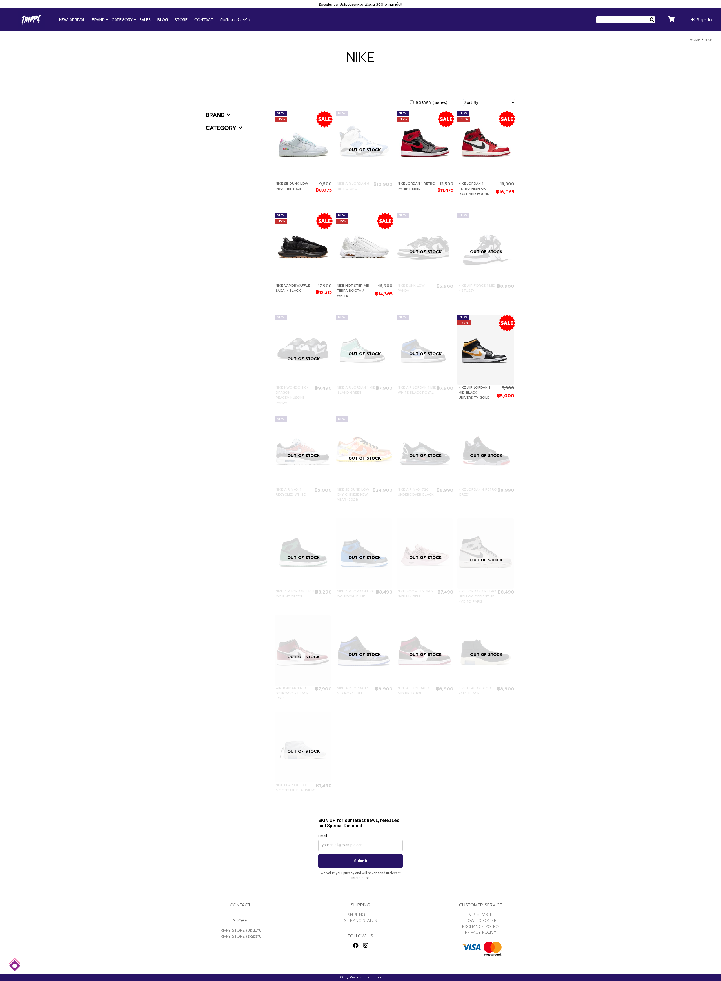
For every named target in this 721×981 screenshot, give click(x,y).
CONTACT (203, 20)
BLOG (162, 20)
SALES (145, 20)
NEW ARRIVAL (72, 20)
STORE (181, 20)
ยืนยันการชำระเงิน (235, 20)
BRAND (98, 20)
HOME (695, 39)
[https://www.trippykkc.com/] (31, 20)
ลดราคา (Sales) (431, 102)
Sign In (703, 19)
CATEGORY (122, 20)
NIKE (708, 39)
